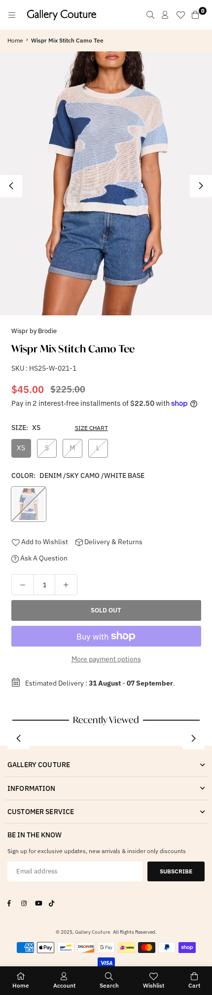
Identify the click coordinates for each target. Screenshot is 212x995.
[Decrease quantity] (23, 585)
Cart (194, 985)
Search (109, 985)
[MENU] (12, 15)
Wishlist (153, 985)
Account (64, 985)
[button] (201, 186)
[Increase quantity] (66, 585)
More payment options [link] (106, 658)
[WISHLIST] (180, 15)
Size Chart (91, 428)
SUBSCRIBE (176, 871)
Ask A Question (43, 558)
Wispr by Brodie (34, 331)
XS (21, 447)
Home (15, 40)
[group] (106, 183)
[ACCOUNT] (165, 15)
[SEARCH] (150, 15)
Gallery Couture (92, 932)
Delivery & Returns (112, 541)
